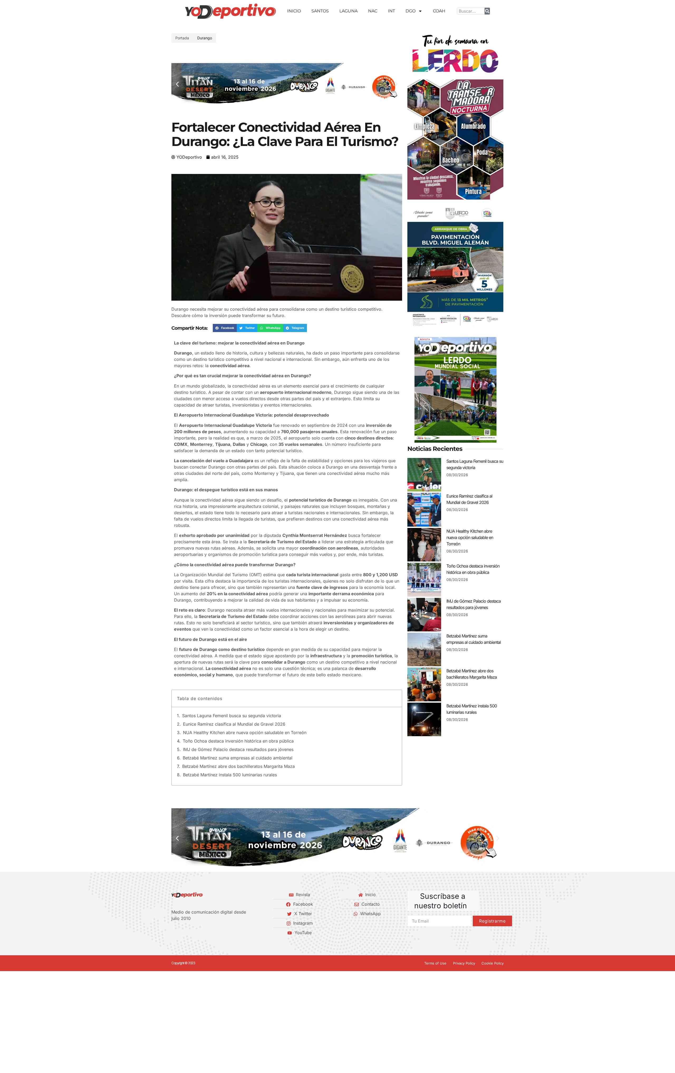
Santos (320, 10)
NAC (372, 10)
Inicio (294, 10)
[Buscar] (487, 11)
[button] (177, 84)
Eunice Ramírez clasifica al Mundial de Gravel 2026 (234, 724)
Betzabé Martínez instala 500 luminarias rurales (230, 774)
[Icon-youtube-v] (200, 932)
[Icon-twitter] (182, 932)
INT (391, 10)
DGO (411, 10)
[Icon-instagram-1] (191, 932)
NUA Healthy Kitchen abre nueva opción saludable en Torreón (244, 732)
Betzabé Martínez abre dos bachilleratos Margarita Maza (238, 766)
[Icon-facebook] (173, 932)
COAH (439, 10)
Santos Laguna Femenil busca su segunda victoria (231, 715)
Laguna (348, 10)
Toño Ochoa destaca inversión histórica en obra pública (238, 741)
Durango (204, 38)
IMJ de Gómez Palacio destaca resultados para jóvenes (238, 749)
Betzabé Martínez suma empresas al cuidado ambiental (237, 757)
